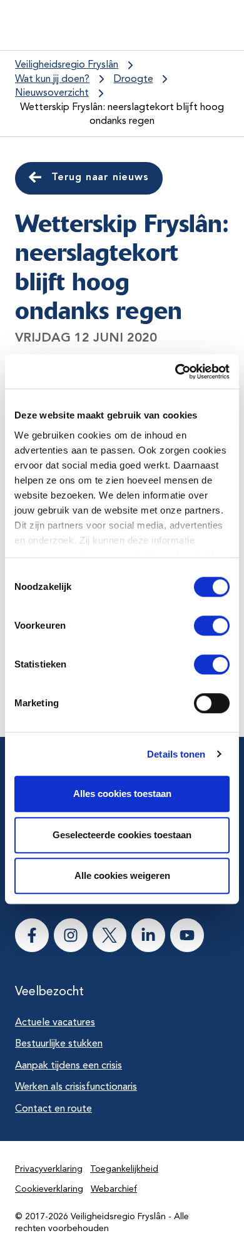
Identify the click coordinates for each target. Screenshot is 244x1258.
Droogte (133, 79)
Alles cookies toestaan (122, 793)
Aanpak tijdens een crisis (68, 1066)
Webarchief (114, 1189)
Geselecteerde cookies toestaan (122, 834)
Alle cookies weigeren (122, 875)
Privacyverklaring (49, 1169)
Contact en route (53, 1109)
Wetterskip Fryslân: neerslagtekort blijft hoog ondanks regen (122, 115)
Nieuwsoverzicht (52, 93)
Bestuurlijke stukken (59, 1044)
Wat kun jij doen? (52, 79)
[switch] (200, 626)
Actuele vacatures (55, 1023)
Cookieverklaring (49, 1189)
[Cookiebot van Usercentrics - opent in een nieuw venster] (175, 371)
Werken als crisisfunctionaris (76, 1087)
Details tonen (176, 754)
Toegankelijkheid (124, 1169)
